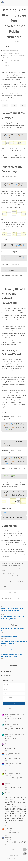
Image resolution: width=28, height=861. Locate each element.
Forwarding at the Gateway (10, 50)
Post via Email (15, 708)
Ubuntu (17, 593)
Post (14, 703)
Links (21, 852)
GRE (5, 63)
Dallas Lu (4, 576)
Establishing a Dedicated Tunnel (13, 60)
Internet (4, 593)
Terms (14, 852)
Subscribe (11, 852)
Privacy (18, 852)
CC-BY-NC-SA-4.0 (17, 581)
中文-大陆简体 (14, 598)
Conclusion (6, 68)
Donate (6, 852)
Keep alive (7, 65)
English (6, 598)
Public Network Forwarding (11, 53)
